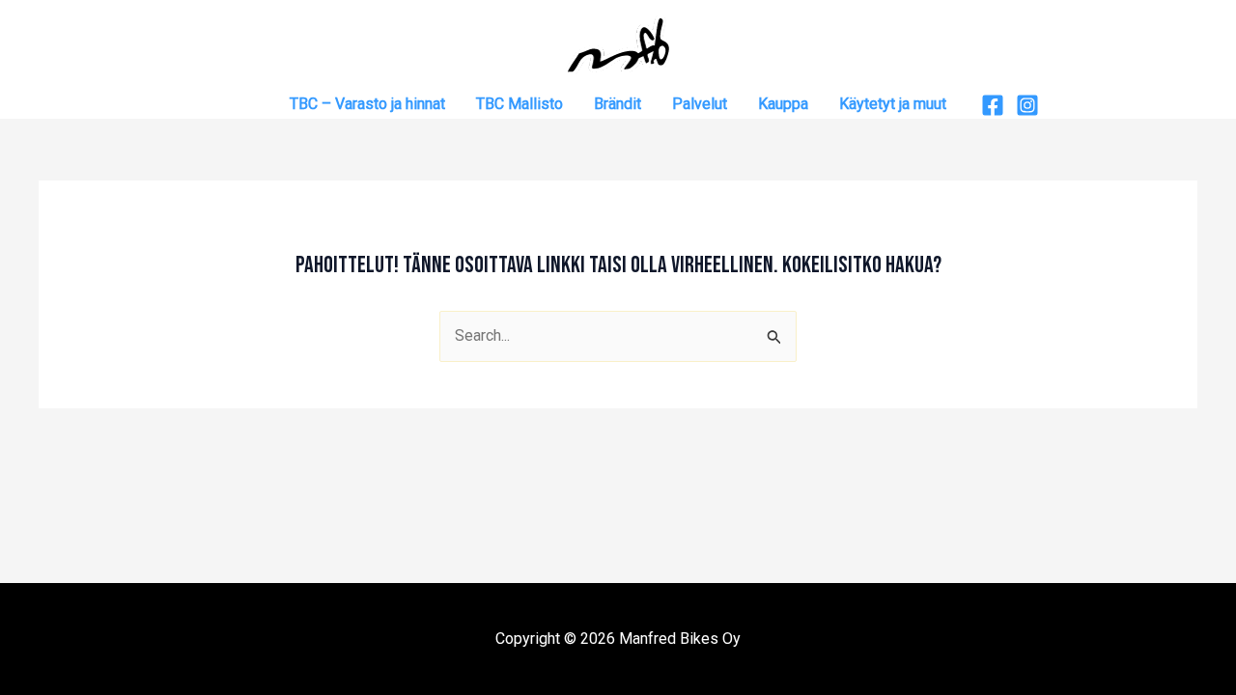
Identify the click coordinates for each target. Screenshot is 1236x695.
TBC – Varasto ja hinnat (367, 104)
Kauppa (783, 104)
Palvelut (699, 104)
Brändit (617, 104)
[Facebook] (992, 105)
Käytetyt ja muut (892, 104)
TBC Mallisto (519, 104)
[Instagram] (1027, 105)
